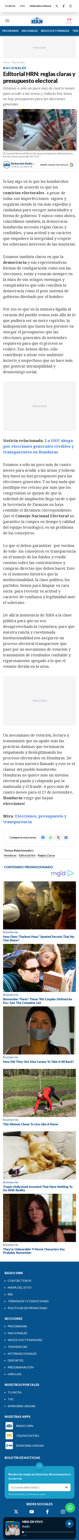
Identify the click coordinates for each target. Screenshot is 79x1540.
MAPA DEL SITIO (19, 1287)
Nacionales (18, 62)
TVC (22, 6)
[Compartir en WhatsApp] (50, 837)
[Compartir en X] (58, 837)
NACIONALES (30, 30)
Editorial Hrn (27, 855)
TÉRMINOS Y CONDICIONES (28, 1301)
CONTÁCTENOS (19, 1280)
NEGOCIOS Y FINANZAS (55, 30)
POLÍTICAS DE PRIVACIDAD (27, 1308)
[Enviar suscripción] (67, 1487)
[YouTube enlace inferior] (31, 1511)
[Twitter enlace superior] (56, 6)
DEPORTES (15, 1360)
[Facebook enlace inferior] (47, 1511)
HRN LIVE (14, 1374)
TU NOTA (10, 6)
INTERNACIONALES (22, 1353)
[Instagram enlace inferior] (63, 1511)
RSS (10, 1294)
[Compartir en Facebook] (43, 837)
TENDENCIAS (17, 1346)
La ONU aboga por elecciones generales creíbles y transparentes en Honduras (38, 446)
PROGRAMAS (10, 30)
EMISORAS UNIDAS (40, 6)
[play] (69, 1523)
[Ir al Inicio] (37, 21)
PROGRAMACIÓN (21, 1367)
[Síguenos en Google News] (66, 837)
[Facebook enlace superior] (63, 6)
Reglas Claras (46, 855)
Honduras (10, 855)
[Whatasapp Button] (70, 1508)
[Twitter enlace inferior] (16, 1511)
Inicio (6, 62)
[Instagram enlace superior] (70, 6)
